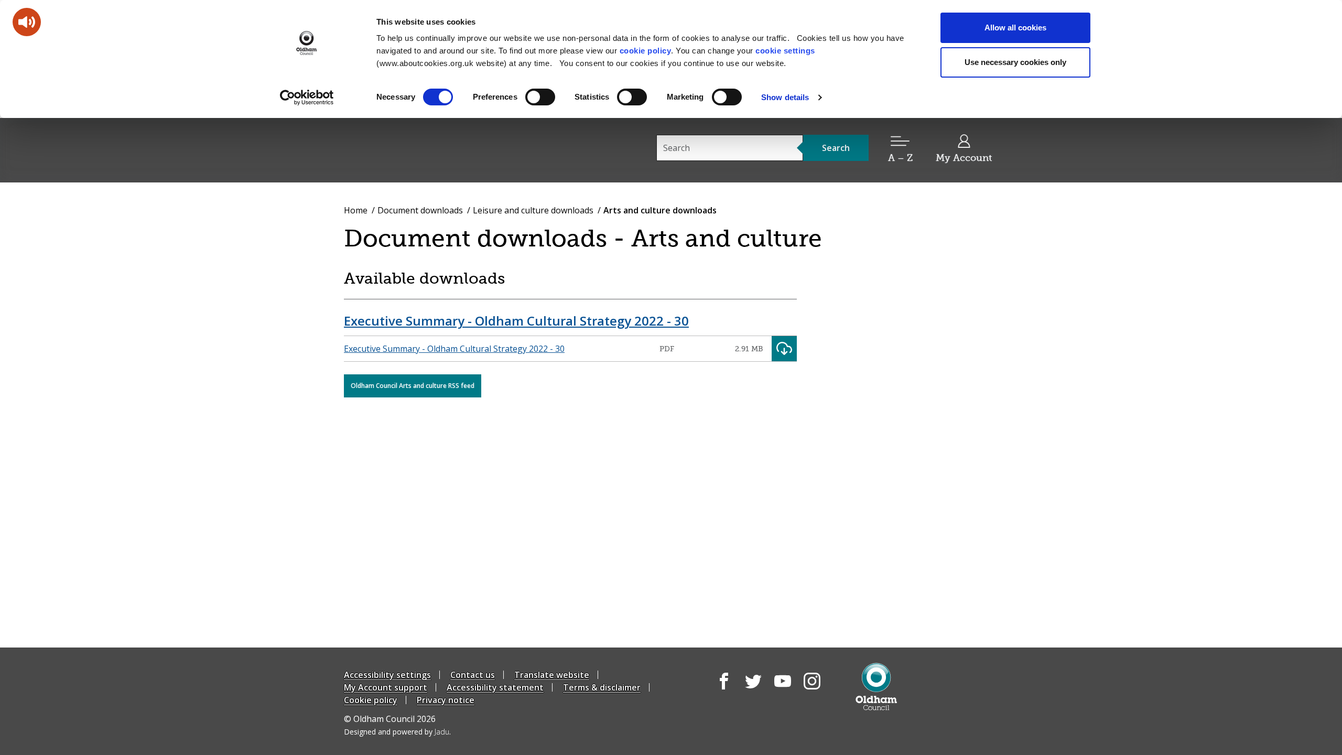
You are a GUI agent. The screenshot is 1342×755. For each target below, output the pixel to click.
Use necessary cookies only (1015, 62)
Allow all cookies (1015, 27)
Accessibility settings (387, 675)
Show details (785, 97)
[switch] (540, 97)
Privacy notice (445, 700)
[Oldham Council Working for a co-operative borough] (438, 149)
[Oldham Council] (876, 686)
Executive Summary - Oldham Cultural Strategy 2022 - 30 (516, 320)
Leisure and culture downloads (533, 210)
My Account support (385, 687)
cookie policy (646, 50)
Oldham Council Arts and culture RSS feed (412, 385)
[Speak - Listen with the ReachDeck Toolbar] (27, 22)
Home (355, 210)
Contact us (472, 675)
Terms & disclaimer (602, 687)
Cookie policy (370, 700)
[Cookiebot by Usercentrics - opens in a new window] (307, 97)
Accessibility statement (495, 687)
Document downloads (420, 210)
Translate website (551, 675)
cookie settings (785, 50)
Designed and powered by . (397, 732)
